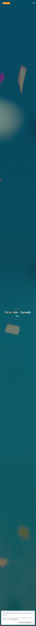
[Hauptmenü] (33, 3)
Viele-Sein (17, 309)
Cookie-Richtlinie (13, 619)
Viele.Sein (5, 3)
